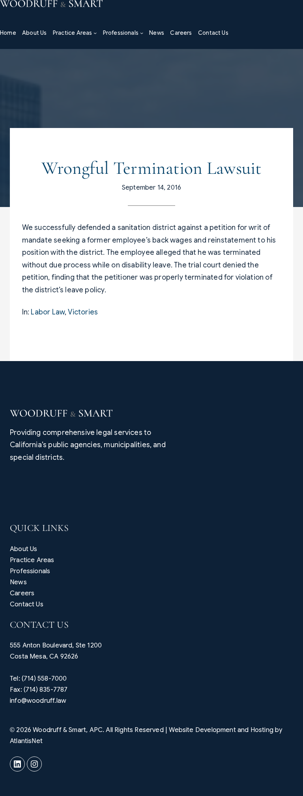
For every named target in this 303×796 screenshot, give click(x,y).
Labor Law (48, 312)
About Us (23, 549)
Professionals (30, 571)
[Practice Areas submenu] (95, 32)
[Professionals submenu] (141, 32)
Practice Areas (32, 560)
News (18, 582)
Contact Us (26, 604)
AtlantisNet (26, 741)
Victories (83, 312)
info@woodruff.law (38, 701)
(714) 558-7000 (44, 679)
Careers (22, 593)
